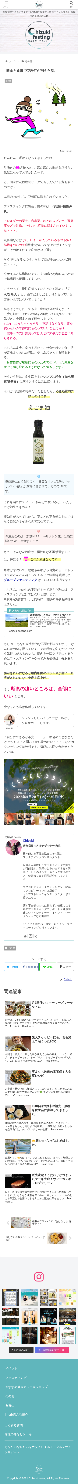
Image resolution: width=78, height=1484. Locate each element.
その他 (11, 948)
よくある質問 (14, 1425)
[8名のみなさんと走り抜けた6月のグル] (29, 1335)
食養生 (9, 1405)
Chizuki (28, 840)
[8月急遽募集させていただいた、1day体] (10, 1297)
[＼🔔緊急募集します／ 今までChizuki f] (10, 1316)
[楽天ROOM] (36, 936)
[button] (70, 769)
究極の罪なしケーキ (18, 1434)
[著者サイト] (25, 936)
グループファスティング (20, 580)
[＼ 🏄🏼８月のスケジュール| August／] (67, 1297)
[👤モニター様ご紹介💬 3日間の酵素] (29, 1316)
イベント (11, 1368)
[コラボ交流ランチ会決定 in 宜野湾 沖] (29, 1297)
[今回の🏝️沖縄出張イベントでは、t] (48, 1316)
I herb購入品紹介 (16, 1414)
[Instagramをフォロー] (30, 936)
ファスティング (16, 1377)
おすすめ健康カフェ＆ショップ (26, 1387)
